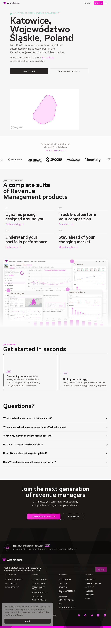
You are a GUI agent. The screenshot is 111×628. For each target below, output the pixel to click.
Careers (89, 591)
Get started (29, 71)
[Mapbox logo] (17, 127)
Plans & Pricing (39, 600)
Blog (87, 599)
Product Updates (67, 608)
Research (63, 596)
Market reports (40, 593)
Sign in (88, 3)
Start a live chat (13, 580)
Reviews (63, 587)
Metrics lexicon (66, 600)
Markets (63, 584)
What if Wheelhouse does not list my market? (28, 418)
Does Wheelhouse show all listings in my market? (29, 462)
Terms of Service (15, 615)
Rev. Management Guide (67, 592)
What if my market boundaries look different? (28, 436)
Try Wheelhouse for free (44, 516)
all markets (47, 57)
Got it (27, 621)
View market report (68, 71)
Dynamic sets (38, 584)
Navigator (37, 596)
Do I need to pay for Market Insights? (23, 445)
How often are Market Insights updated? (25, 453)
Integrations (65, 580)
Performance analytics (38, 588)
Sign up (98, 3)
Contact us (91, 580)
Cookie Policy (43, 612)
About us (89, 587)
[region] (44, 109)
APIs (61, 604)
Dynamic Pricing (40, 580)
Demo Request (12, 587)
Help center (11, 584)
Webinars (89, 595)
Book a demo (73, 516)
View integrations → (55, 150)
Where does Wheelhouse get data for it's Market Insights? (34, 427)
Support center (93, 584)
